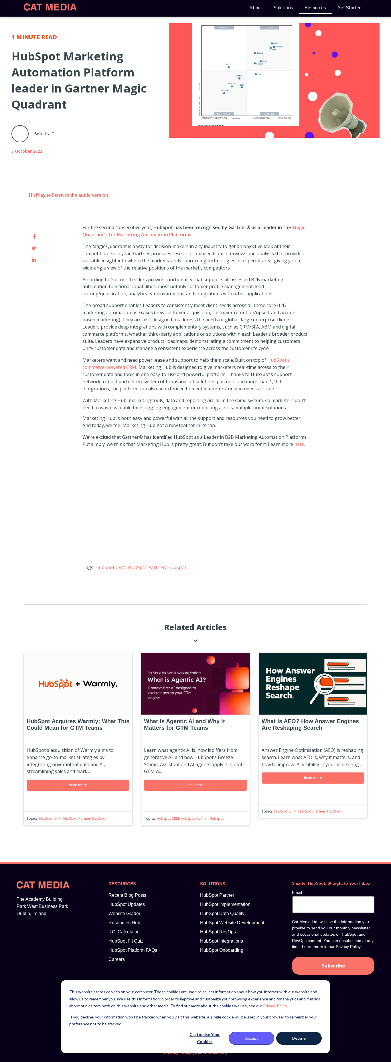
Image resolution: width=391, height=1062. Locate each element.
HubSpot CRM (110, 567)
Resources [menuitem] (315, 7)
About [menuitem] (255, 7)
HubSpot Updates (126, 904)
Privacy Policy (275, 1005)
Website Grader (124, 913)
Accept (251, 1038)
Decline (299, 1038)
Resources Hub (124, 922)
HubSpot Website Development (232, 922)
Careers (116, 959)
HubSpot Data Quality (222, 913)
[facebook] (33, 237)
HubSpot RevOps (218, 931)
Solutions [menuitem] (283, 7)
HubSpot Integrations (221, 941)
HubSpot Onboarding (221, 950)
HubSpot (176, 567)
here (299, 444)
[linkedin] (33, 259)
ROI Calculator (123, 931)
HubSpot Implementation (225, 904)
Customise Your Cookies (204, 1038)
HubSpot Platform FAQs (132, 950)
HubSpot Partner (146, 567)
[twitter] (33, 248)
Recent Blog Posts (127, 895)
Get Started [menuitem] (349, 7)
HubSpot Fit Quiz (125, 941)
